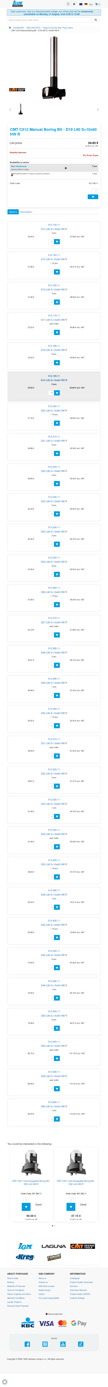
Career (42, 1294)
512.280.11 (54, 648)
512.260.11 (54, 587)
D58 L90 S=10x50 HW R (54, 1076)
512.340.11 (54, 829)
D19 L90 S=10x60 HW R (54, 380)
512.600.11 (54, 1102)
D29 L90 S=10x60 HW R (54, 682)
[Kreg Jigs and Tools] (25, 1257)
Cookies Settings (77, 1298)
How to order (12, 1278)
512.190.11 (54, 376)
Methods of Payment (16, 1286)
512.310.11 (54, 739)
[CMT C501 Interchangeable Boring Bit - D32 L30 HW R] (76, 1162)
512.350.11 (54, 860)
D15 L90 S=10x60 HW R (54, 259)
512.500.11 (54, 1011)
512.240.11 (54, 527)
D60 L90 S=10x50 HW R (54, 1106)
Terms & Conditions (15, 1290)
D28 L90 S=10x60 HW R (54, 652)
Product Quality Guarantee (81, 1282)
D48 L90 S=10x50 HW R (54, 985)
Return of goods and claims (19, 1294)
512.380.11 (54, 890)
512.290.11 (54, 678)
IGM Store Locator (47, 1286)
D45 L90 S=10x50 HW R (54, 955)
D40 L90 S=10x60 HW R (54, 924)
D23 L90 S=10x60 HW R (54, 501)
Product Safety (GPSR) (80, 1294)
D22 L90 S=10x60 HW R (54, 471)
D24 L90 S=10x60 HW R (54, 531)
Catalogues (75, 1278)
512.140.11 (54, 224)
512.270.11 (54, 618)
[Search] (96, 19)
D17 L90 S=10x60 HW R (54, 319)
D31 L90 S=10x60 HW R (54, 743)
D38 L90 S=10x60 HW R (54, 894)
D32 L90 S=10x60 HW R (54, 773)
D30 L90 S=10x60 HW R (54, 713)
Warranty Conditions (16, 1298)
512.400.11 (54, 920)
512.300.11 (54, 708)
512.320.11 (54, 769)
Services (74, 1286)
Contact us (43, 1282)
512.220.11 (54, 466)
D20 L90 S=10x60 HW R (54, 410)
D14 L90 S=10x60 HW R (54, 229)
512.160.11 (54, 285)
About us (42, 1278)
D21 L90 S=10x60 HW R (54, 440)
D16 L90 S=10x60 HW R (54, 289)
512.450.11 (54, 950)
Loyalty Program (14, 1301)
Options (13, 211)
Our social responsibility (49, 1298)
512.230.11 (54, 497)
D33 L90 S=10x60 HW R (54, 803)
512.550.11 (54, 1041)
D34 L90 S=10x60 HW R (54, 834)
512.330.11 (54, 799)
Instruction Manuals (78, 1290)
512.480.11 (54, 981)
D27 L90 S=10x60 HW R (54, 622)
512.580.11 (54, 1071)
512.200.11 (54, 406)
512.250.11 (54, 557)
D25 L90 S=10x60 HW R (54, 561)
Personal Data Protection (18, 1305)
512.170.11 (54, 315)
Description (26, 211)
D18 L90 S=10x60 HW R (54, 350)
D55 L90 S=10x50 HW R (54, 1045)
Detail (38, 1204)
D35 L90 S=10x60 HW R (54, 864)
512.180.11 (54, 345)
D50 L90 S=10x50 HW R (54, 1015)
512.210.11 (54, 436)
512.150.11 (54, 255)
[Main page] (10, 27)
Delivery (10, 1282)
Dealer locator (45, 1290)
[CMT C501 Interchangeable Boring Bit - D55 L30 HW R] (31, 1162)
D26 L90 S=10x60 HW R (54, 592)
